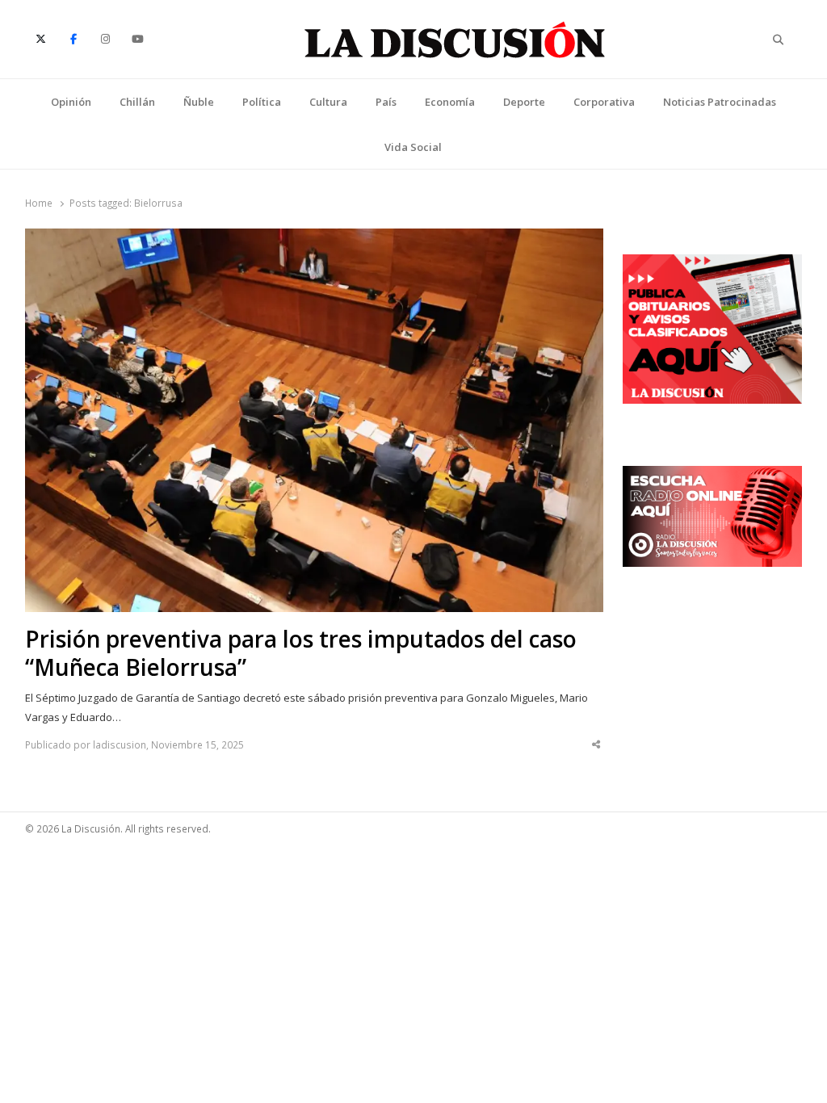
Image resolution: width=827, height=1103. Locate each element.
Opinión (71, 101)
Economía (450, 101)
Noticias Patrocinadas (719, 101)
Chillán (137, 101)
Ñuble (198, 101)
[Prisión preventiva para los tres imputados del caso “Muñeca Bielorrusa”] (314, 238)
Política (261, 101)
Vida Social (413, 147)
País (386, 101)
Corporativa (604, 101)
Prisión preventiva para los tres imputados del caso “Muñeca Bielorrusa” (301, 653)
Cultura (328, 101)
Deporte (524, 101)
